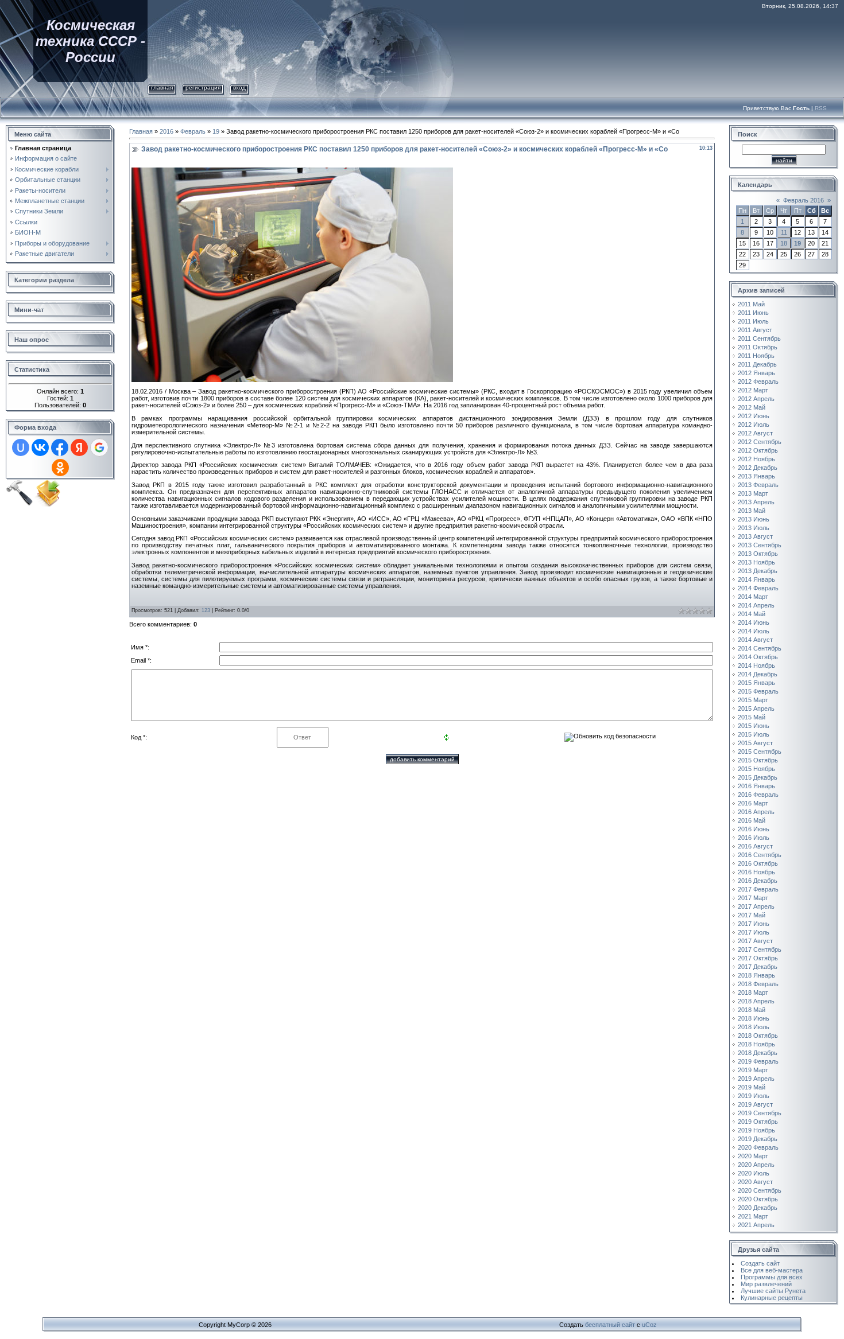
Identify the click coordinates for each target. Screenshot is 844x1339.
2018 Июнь (753, 1018)
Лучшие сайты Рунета (773, 1290)
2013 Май (751, 510)
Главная (162, 87)
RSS (821, 108)
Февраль (193, 131)
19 (215, 131)
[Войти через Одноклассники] (60, 467)
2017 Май (751, 915)
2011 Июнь (753, 312)
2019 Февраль (758, 1061)
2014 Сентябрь (759, 648)
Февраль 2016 (803, 200)
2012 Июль (753, 424)
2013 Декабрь (757, 570)
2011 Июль (753, 321)
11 (784, 232)
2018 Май (751, 1009)
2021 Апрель (756, 1224)
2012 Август (755, 433)
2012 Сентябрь (759, 441)
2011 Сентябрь (759, 338)
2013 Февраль (758, 484)
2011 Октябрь (757, 347)
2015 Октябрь (758, 760)
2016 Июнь (753, 829)
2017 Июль (753, 932)
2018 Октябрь (758, 1035)
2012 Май (751, 407)
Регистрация (202, 87)
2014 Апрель (756, 605)
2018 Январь (756, 975)
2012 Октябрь (758, 450)
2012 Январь (756, 372)
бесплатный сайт (610, 1324)
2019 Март (753, 1069)
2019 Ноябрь (756, 1130)
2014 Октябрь (758, 656)
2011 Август (755, 329)
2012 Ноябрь (756, 459)
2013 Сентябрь (759, 545)
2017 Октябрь (758, 958)
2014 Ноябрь (756, 665)
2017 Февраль (758, 889)
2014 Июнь (753, 622)
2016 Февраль (758, 794)
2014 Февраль (758, 588)
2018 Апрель (756, 1001)
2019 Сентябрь (759, 1113)
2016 (166, 131)
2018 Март (753, 992)
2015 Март (753, 699)
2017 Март (753, 897)
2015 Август (755, 742)
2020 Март (753, 1156)
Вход (239, 87)
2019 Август (755, 1104)
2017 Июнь (753, 923)
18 (783, 243)
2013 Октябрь (758, 553)
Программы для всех (772, 1277)
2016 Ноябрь (756, 872)
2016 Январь (756, 786)
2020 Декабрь (757, 1207)
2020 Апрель (756, 1164)
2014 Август (755, 639)
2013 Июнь (753, 519)
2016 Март (753, 803)
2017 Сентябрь (759, 949)
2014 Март (753, 596)
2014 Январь (756, 579)
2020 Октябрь (758, 1199)
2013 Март (753, 493)
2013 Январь (756, 476)
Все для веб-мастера (772, 1270)
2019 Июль (753, 1095)
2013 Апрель (756, 502)
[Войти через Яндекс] (79, 447)
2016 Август (755, 846)
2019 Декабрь (757, 1138)
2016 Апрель (756, 811)
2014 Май (751, 613)
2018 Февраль (758, 983)
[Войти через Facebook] (59, 447)
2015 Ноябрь (756, 768)
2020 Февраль (758, 1147)
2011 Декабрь (757, 364)
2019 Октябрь (758, 1121)
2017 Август (755, 940)
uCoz (649, 1324)
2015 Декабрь (757, 777)
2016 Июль (753, 837)
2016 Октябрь (758, 863)
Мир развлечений (766, 1283)
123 (206, 610)
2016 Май (751, 820)
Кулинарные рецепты (772, 1297)
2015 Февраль (758, 691)
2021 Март (753, 1216)
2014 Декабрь (757, 674)
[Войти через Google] (99, 447)
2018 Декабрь (757, 1052)
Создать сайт (760, 1263)
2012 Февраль (758, 381)
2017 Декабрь (757, 966)
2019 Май (751, 1087)
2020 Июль (753, 1173)
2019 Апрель (756, 1078)
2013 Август (755, 536)
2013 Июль (753, 527)
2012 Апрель (756, 398)
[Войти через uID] (20, 447)
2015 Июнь (753, 725)
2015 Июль (753, 734)
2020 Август (755, 1181)
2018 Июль (753, 1026)
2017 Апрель (756, 906)
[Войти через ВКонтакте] (40, 447)
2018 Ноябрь (756, 1044)
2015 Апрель (756, 708)
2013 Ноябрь (756, 562)
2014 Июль (753, 631)
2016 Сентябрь (759, 854)
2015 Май (751, 717)
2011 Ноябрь (756, 355)
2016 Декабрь (757, 880)
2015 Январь (756, 682)
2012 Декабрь (757, 467)
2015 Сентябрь (759, 751)
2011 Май (751, 304)
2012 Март (753, 390)
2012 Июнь (753, 415)
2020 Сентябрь (759, 1190)
